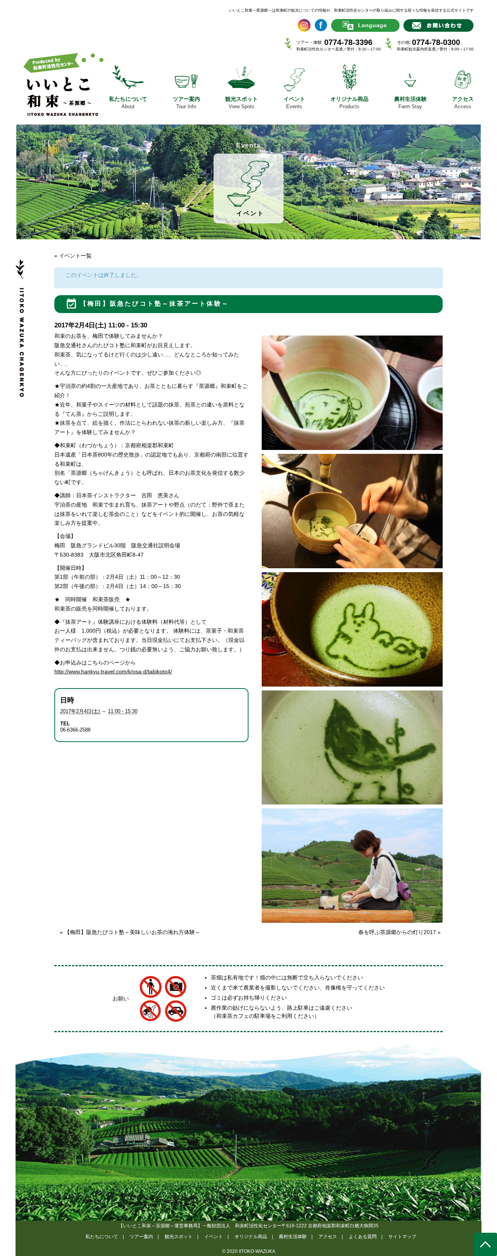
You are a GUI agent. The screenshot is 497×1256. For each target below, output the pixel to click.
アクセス (327, 1236)
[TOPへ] (485, 1244)
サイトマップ (402, 1236)
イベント (213, 1236)
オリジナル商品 (251, 1236)
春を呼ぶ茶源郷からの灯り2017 (399, 932)
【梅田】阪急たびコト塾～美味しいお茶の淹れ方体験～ (130, 932)
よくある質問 (363, 1236)
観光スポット (179, 1236)
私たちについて (101, 1236)
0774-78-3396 (348, 42)
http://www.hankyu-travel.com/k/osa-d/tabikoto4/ (113, 671)
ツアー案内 (141, 1236)
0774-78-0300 (436, 42)
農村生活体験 (293, 1236)
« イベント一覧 (73, 256)
